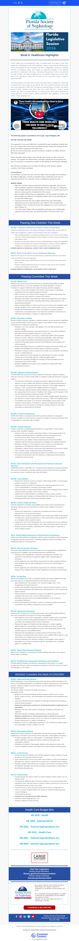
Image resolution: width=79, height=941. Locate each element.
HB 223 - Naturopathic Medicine (22, 731)
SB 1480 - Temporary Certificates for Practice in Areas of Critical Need (35, 228)
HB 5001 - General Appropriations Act (39, 838)
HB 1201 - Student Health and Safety (23, 502)
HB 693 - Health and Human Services (23, 679)
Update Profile (35, 930)
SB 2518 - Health (39, 815)
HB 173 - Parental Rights (19, 774)
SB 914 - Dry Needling (18, 576)
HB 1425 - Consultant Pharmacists (23, 413)
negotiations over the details (46, 194)
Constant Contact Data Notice (48, 930)
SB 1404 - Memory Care (19, 281)
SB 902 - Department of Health (21, 318)
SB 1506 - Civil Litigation (19, 479)
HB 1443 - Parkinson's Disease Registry (24, 372)
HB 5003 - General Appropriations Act (39, 843)
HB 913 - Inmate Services (19, 753)
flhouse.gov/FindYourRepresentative (39, 874)
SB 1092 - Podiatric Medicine (21, 426)
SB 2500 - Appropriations (39, 821)
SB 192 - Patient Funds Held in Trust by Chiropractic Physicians (33, 253)
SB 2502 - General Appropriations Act (39, 826)
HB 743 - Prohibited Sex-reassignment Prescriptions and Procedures (35, 661)
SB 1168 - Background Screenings (23, 611)
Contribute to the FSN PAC (39, 907)
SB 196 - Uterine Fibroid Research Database (26, 650)
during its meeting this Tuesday (56, 161)
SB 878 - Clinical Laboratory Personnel (24, 548)
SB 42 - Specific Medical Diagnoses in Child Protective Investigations (35, 535)
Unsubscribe (26, 930)
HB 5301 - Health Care (39, 832)
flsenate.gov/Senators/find (39, 878)
